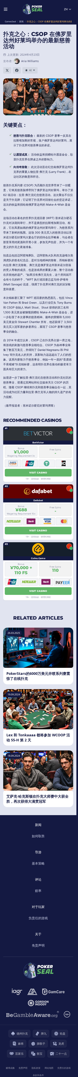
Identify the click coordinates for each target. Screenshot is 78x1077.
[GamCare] (53, 992)
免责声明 (38, 945)
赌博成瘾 (10, 1067)
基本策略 (38, 863)
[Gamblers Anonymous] (32, 992)
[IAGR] (17, 992)
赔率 (38, 890)
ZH (66, 9)
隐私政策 (36, 1067)
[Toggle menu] (6, 9)
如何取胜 (38, 836)
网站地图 (49, 1067)
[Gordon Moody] (38, 1003)
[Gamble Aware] (32, 1014)
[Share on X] (7, 70)
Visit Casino (38, 472)
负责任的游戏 (38, 918)
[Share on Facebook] (17, 70)
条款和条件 (38, 1075)
